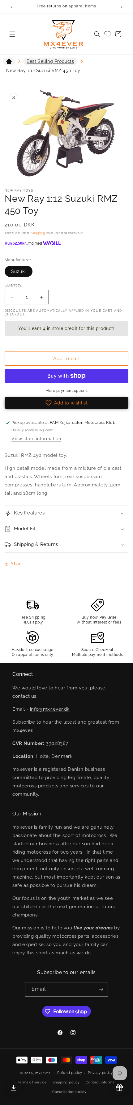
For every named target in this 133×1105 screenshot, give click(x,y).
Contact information (103, 1082)
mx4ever (42, 1073)
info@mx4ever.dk (50, 709)
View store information (36, 438)
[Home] (9, 62)
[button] (12, 34)
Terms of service (32, 1082)
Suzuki (18, 271)
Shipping (38, 233)
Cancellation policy (69, 1092)
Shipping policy (66, 1082)
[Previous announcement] (11, 7)
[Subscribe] (101, 989)
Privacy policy (100, 1073)
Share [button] (17, 563)
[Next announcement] (121, 7)
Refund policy (69, 1073)
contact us (24, 696)
